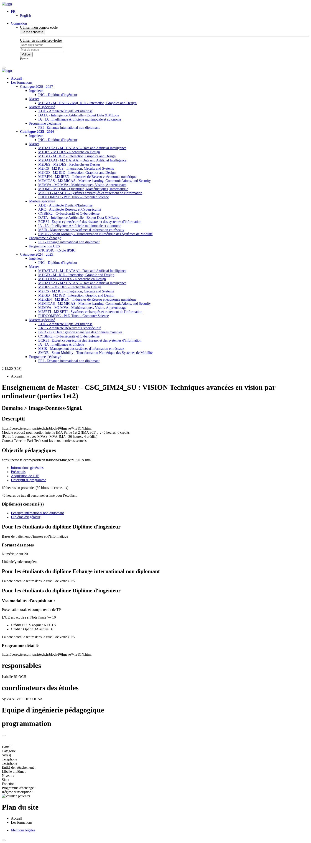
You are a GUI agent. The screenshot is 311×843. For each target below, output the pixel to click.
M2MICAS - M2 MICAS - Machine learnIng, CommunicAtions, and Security (94, 181)
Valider (26, 54)
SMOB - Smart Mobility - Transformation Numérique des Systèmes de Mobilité (95, 234)
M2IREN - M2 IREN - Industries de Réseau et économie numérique (87, 177)
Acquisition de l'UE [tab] (25, 476)
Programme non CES (44, 246)
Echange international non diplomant (37, 513)
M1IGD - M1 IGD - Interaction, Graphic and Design (76, 275)
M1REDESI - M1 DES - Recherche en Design (72, 279)
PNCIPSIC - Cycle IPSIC (57, 250)
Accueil (16, 78)
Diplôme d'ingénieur (25, 517)
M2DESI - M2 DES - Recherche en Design (69, 287)
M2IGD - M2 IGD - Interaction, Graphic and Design (76, 295)
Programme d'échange (45, 123)
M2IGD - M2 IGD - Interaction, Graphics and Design (77, 172)
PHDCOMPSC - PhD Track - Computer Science (73, 197)
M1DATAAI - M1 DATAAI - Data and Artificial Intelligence (82, 148)
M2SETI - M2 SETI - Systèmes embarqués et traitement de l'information (90, 193)
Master (34, 99)
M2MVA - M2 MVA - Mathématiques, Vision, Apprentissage (82, 185)
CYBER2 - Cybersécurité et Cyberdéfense (68, 213)
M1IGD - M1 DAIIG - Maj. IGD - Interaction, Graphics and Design (87, 103)
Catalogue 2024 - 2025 (36, 254)
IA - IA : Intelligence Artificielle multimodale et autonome (79, 119)
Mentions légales (23, 830)
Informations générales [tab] (27, 468)
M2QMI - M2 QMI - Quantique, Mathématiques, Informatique (83, 189)
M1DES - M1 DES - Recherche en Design (69, 152)
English (25, 16)
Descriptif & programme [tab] (28, 480)
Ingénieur (36, 91)
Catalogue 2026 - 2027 (36, 86)
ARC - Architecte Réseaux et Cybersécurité (69, 209)
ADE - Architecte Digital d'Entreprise (65, 111)
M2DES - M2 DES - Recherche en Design (69, 164)
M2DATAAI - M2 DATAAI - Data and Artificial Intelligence (82, 160)
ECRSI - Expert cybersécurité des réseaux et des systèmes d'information (89, 222)
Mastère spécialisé (42, 107)
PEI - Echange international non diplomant (68, 127)
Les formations (21, 82)
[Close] (3, 735)
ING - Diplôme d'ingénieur (57, 95)
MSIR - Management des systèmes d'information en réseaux (81, 230)
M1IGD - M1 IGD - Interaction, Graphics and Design (77, 156)
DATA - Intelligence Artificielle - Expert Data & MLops (78, 115)
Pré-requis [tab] (18, 472)
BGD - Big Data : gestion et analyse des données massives (80, 332)
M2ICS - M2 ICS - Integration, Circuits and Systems (76, 168)
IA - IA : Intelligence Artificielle (61, 344)
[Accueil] (7, 4)
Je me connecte (32, 32)
